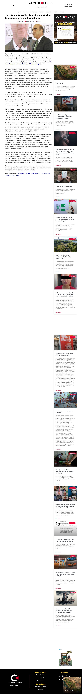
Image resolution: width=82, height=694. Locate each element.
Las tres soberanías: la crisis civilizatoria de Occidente (64, 354)
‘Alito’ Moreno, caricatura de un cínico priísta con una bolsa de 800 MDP (65, 574)
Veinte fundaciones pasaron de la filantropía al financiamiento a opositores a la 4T (65, 506)
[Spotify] (59, 679)
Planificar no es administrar (64, 186)
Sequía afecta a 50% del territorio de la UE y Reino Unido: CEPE (63, 257)
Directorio (40, 689)
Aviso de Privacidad (40, 674)
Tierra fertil (59, 83)
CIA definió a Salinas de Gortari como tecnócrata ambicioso (65, 540)
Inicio (19, 12)
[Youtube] (72, 5)
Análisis (41, 12)
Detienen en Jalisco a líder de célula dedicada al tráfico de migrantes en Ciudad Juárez (64, 294)
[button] (79, 677)
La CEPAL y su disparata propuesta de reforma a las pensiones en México (64, 116)
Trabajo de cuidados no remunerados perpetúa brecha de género (65, 471)
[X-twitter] (67, 5)
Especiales (48, 12)
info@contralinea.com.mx (40, 686)
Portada (25, 12)
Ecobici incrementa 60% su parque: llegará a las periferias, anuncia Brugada (65, 219)
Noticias (62, 12)
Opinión (55, 12)
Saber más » (58, 94)
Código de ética (40, 680)
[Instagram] (66, 676)
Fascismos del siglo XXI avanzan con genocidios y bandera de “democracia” (64, 610)
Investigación (33, 12)
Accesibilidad (41, 677)
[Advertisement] (29, 188)
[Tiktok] (69, 5)
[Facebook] (65, 5)
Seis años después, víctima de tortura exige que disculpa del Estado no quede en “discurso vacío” (65, 152)
